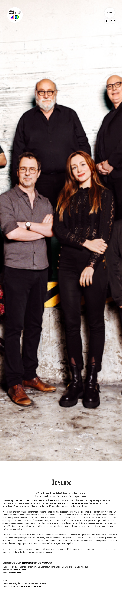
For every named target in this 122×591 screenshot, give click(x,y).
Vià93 (47, 563)
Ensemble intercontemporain (27, 586)
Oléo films (16, 573)
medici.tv (29, 563)
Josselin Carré (19, 570)
